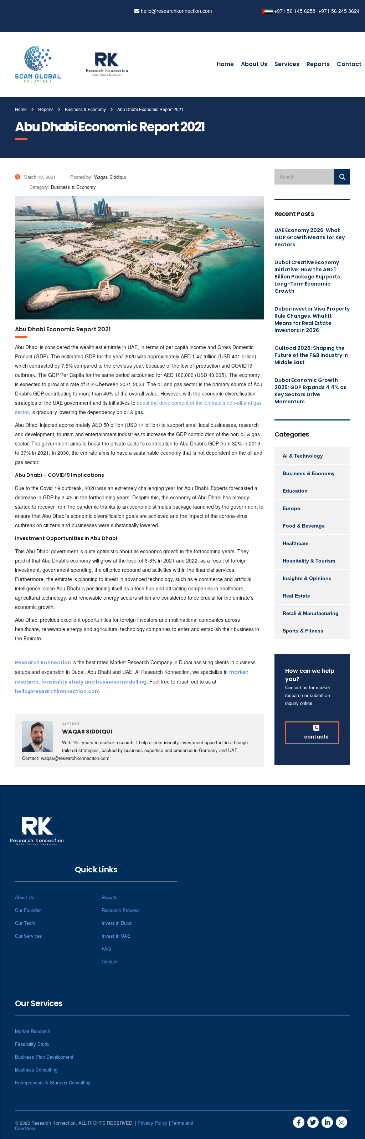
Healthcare (296, 543)
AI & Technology (303, 456)
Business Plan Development (44, 1056)
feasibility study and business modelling (93, 681)
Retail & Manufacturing (311, 613)
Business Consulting (36, 1069)
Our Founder (28, 910)
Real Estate (296, 596)
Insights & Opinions (307, 578)
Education (295, 491)
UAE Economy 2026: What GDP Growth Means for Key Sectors (309, 237)
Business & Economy (309, 473)
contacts (316, 736)
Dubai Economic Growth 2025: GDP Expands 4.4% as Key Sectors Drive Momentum (310, 391)
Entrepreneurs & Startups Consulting (53, 1082)
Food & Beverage (304, 526)
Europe (291, 508)
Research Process (121, 910)
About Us (254, 64)
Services (286, 64)
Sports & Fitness (303, 631)
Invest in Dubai (117, 922)
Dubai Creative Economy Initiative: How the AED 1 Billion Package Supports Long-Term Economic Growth (307, 276)
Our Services (28, 935)
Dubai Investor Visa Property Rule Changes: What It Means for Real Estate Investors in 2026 (312, 319)
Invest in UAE (116, 935)
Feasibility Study (32, 1043)
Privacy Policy (153, 1122)
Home (225, 64)
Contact (349, 64)
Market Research (32, 1031)
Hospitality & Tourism (309, 561)
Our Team (25, 922)
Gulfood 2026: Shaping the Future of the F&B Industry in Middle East (311, 355)
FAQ (106, 948)
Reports (318, 64)
